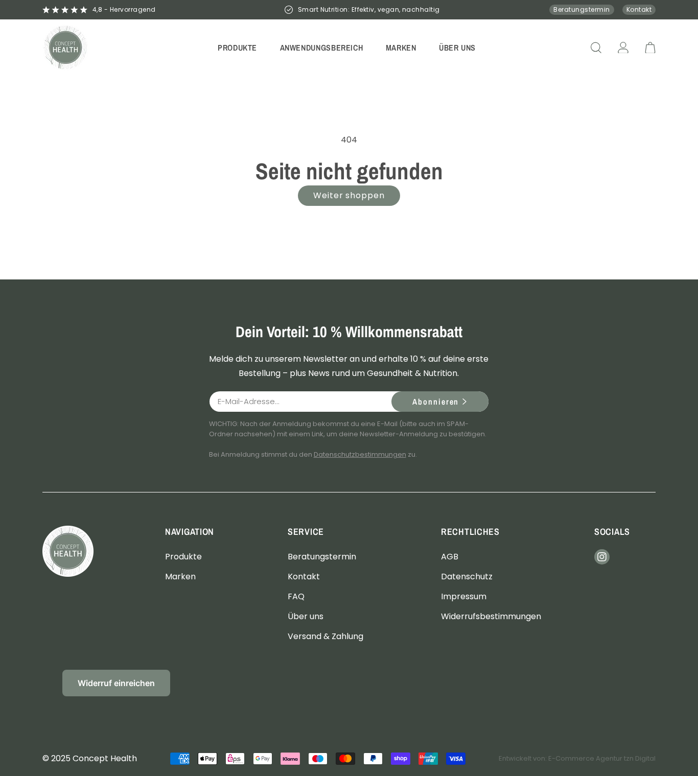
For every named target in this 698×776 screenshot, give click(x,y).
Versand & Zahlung (325, 636)
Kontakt (639, 9)
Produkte (183, 556)
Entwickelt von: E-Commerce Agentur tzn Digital (577, 758)
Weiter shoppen (349, 195)
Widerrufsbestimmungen (491, 616)
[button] (237, 47)
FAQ (296, 596)
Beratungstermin (581, 9)
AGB (449, 556)
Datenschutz (467, 576)
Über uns (305, 616)
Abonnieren (435, 401)
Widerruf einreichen (116, 683)
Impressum (463, 596)
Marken (180, 576)
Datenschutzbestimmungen (360, 454)
